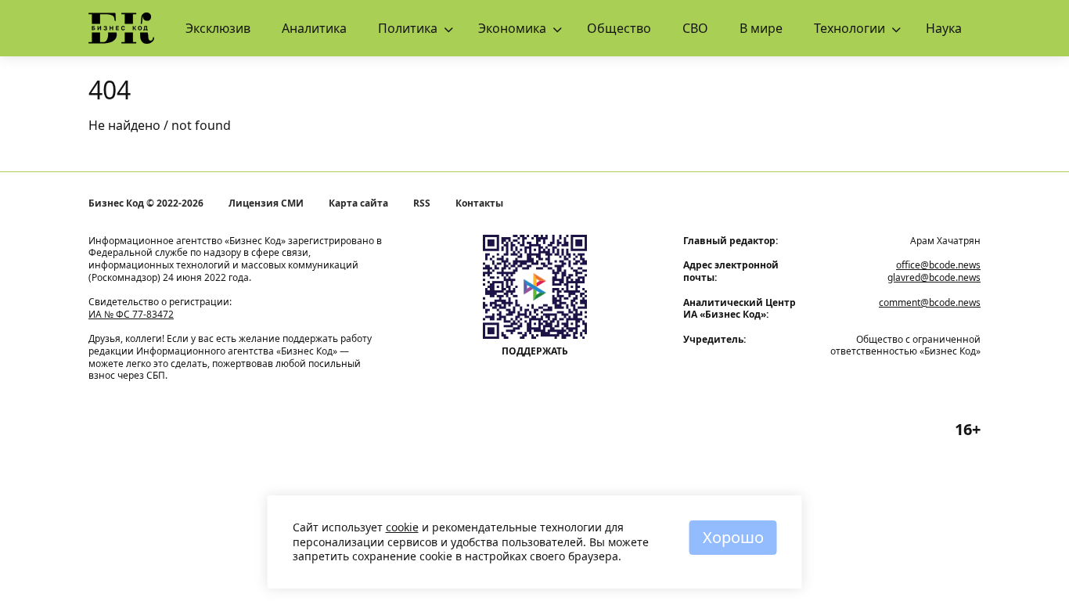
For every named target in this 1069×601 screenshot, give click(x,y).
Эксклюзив (217, 28)
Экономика (512, 28)
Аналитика (314, 28)
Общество (619, 28)
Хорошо (733, 537)
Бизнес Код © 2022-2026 (145, 203)
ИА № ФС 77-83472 (131, 314)
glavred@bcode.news (934, 277)
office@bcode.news (938, 265)
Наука (944, 28)
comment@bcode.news (930, 302)
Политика (407, 28)
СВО (695, 28)
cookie (402, 527)
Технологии (849, 28)
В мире (761, 28)
